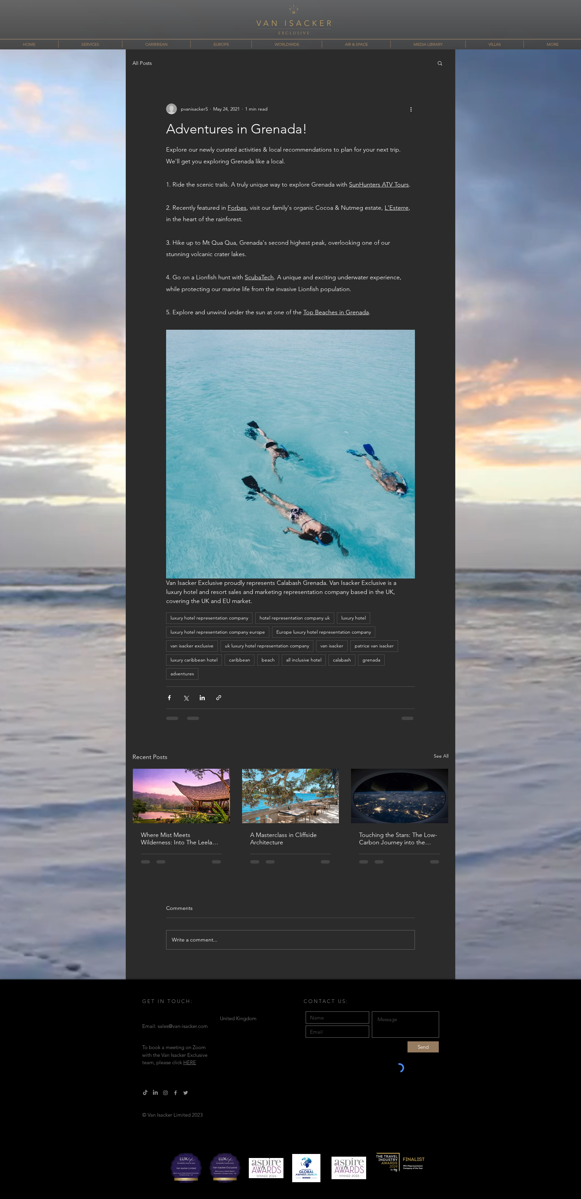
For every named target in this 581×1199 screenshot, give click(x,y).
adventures (182, 674)
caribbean (239, 660)
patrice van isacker (374, 646)
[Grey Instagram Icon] (165, 1098)
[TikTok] (145, 1098)
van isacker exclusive (192, 646)
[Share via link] (219, 697)
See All (441, 756)
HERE (189, 1068)
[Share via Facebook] (169, 697)
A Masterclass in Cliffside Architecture (283, 838)
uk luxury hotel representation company (267, 646)
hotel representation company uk (295, 618)
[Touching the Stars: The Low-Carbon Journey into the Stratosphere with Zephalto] (399, 796)
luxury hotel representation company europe (217, 632)
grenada (371, 660)
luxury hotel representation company (209, 618)
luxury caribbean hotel (194, 660)
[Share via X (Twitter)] (186, 697)
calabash (342, 660)
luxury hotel (353, 618)
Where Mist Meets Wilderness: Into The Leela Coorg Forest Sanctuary (176, 838)
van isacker (331, 646)
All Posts (142, 63)
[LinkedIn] (155, 1098)
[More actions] (411, 109)
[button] (440, 63)
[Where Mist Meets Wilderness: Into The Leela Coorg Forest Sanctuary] (181, 796)
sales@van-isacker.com (183, 1031)
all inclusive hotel (303, 660)
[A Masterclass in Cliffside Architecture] (290, 796)
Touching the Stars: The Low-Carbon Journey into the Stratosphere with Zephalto (398, 838)
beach (268, 660)
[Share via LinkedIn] (202, 697)
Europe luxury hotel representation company (323, 632)
